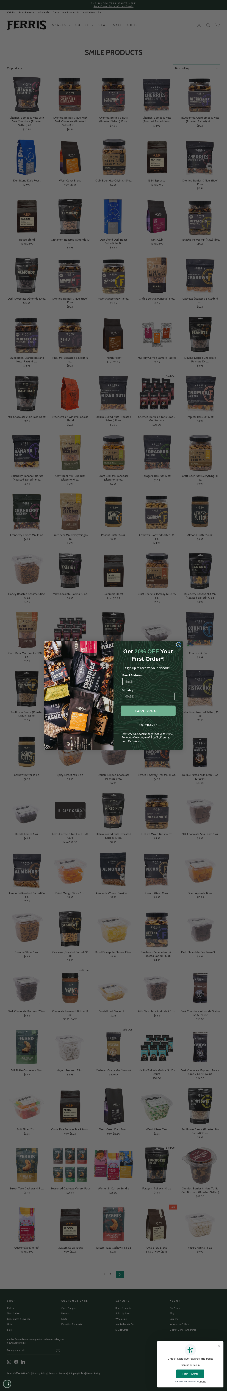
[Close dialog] (179, 644)
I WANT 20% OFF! (148, 711)
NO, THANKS (148, 725)
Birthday (127, 690)
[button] (7, 1384)
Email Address (132, 675)
